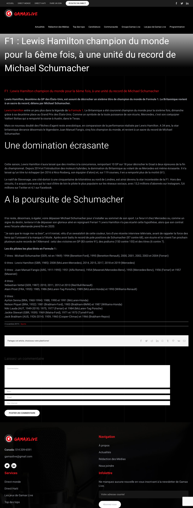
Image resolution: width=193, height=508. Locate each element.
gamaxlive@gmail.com (18, 457)
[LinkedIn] (13, 465)
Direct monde (13, 482)
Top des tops (12, 502)
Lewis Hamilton (14, 110)
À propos (104, 446)
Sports (23, 324)
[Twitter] (7, 465)
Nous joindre (106, 466)
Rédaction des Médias (112, 459)
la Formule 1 (75, 110)
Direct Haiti (11, 489)
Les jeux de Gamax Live (19, 495)
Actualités (105, 452)
